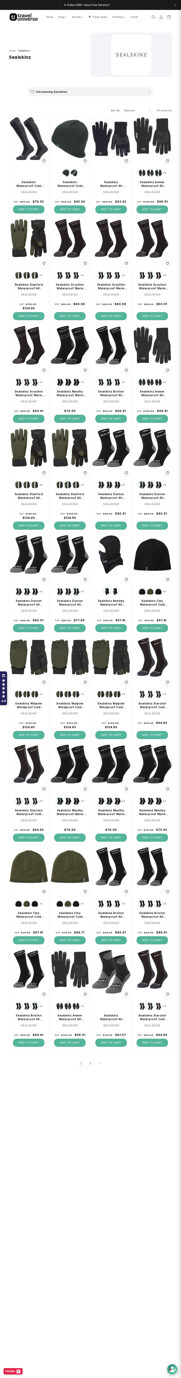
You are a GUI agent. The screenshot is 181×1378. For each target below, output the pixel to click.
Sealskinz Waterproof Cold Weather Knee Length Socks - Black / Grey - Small (29, 184)
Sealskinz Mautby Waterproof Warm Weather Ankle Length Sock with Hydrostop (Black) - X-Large (69, 393)
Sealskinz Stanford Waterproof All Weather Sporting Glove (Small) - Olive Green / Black (29, 496)
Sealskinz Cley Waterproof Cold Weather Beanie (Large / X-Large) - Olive (29, 914)
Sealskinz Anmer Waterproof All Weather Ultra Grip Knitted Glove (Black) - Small (152, 393)
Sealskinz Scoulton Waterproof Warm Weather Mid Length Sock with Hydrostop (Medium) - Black (152, 286)
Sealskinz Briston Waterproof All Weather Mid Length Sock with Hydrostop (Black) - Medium (111, 393)
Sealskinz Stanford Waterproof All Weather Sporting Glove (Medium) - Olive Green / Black (70, 496)
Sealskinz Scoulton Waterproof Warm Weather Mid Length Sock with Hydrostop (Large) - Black (28, 393)
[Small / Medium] (66, 173)
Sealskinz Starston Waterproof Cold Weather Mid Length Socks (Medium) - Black (152, 1017)
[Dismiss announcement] (175, 5)
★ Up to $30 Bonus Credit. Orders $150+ (87, 4)
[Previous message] (58, 5)
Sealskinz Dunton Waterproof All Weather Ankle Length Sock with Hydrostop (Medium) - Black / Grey (29, 602)
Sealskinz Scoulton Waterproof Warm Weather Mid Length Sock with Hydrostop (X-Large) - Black (69, 286)
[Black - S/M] (142, 591)
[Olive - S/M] (150, 591)
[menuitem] (50, 17)
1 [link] (81, 1063)
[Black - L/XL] (158, 591)
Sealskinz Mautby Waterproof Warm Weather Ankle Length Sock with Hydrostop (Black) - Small (69, 812)
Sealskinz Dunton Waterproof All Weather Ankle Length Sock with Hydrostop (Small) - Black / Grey (152, 496)
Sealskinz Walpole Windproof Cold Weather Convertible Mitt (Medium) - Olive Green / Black (111, 705)
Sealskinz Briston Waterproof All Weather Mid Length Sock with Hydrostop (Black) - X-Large (111, 914)
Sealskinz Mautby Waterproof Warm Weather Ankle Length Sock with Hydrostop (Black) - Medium (111, 812)
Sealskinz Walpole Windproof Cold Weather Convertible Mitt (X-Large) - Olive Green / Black (70, 705)
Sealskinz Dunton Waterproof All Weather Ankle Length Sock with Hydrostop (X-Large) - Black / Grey (111, 496)
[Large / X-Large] (74, 173)
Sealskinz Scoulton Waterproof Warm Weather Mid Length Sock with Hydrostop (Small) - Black (111, 286)
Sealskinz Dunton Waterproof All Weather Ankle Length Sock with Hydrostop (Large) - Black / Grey (70, 602)
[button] (153, 17)
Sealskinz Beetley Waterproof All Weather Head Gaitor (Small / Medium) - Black (111, 602)
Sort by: (115, 110)
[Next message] (116, 5)
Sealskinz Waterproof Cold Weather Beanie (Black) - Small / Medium (69, 184)
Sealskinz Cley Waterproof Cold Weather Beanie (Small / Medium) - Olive (70, 914)
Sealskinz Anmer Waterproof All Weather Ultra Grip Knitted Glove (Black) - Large (152, 184)
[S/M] (107, 591)
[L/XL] (115, 591)
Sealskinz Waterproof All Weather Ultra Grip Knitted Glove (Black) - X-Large (111, 184)
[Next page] (100, 1063)
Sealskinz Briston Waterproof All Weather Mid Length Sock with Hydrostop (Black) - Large (28, 1017)
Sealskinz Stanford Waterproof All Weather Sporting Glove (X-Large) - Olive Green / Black (28, 286)
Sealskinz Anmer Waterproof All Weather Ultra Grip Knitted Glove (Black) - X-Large (70, 1017)
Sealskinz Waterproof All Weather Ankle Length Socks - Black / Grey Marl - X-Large (111, 1017)
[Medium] (150, 173)
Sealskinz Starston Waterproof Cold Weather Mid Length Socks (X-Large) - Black (152, 705)
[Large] (158, 173)
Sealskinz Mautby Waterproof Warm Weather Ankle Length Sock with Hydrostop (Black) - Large (152, 812)
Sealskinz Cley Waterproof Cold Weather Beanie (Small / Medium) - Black (152, 602)
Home (12, 50)
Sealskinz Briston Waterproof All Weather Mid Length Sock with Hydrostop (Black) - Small (152, 914)
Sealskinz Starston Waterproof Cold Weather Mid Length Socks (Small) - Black (29, 812)
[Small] (142, 173)
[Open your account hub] (172, 1369)
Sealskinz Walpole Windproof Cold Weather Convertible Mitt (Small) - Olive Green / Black (28, 705)
